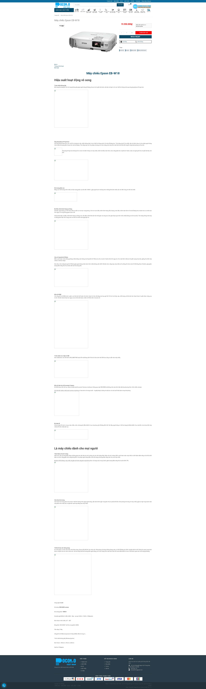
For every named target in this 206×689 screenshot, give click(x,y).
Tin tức (107, 666)
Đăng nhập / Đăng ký (146, 1)
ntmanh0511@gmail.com (137, 669)
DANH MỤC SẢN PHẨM (62, 10)
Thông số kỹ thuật (59, 66)
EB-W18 (122, 50)
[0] (129, 4)
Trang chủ (107, 661)
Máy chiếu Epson (142, 50)
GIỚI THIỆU (126, 1)
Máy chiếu (134, 50)
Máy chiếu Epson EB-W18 (103, 73)
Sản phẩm (107, 664)
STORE (132, 1)
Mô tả (55, 64)
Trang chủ (56, 15)
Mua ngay (135, 37)
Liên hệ (107, 668)
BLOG (121, 1)
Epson (127, 50)
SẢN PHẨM (116, 1)
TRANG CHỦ (109, 1)
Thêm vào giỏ (143, 32)
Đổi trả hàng (140, 41)
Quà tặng (124, 41)
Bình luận (56, 67)
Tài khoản (138, 1)
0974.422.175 (134, 668)
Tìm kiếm (120, 4)
